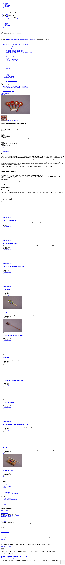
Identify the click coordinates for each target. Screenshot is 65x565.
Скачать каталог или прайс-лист (10, 499)
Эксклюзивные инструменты (12, 60)
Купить (9, 226)
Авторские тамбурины (10, 46)
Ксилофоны (8, 58)
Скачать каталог (6, 5)
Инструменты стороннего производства (11, 79)
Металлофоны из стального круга (13, 49)
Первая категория (7, 88)
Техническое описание (8, 148)
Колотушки (8, 67)
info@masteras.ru (4, 521)
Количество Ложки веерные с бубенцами (9, 129)
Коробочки (8, 66)
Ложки (33, 39)
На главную (5, 3)
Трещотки (8, 62)
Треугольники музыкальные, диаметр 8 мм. (15, 51)
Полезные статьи (6, 505)
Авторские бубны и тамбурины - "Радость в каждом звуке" (16, 44)
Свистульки (8, 75)
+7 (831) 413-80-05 (4, 14)
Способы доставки (7, 486)
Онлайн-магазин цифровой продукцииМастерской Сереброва (14, 557)
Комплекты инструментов (8, 76)
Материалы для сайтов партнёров (10, 493)
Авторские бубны (9, 45)
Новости (5, 504)
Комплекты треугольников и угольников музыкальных (17, 54)
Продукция (5, 4)
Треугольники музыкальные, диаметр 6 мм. (15, 50)
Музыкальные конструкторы (12, 59)
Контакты (5, 7)
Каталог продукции (14, 39)
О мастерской (6, 6)
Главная (7, 39)
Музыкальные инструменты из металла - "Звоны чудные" (15, 48)
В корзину (3, 130)
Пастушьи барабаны (10, 69)
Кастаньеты (8, 70)
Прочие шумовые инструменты (12, 71)
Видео (4, 150)
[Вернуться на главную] (6, 9)
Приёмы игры (6, 151)
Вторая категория (7, 89)
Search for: (3, 33)
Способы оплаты (6, 485)
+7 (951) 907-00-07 (4, 16)
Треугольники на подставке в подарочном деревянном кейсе (19, 52)
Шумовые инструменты (25, 39)
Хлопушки (8, 68)
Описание (5, 147)
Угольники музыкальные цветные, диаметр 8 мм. (16, 53)
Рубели (7, 65)
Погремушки (8, 63)
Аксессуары (5, 78)
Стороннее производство (8, 91)
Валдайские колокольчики (11, 81)
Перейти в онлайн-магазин (6, 563)
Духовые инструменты (8, 73)
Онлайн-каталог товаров (8, 498)
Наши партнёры (6, 492)
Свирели (7, 74)
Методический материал (8, 77)
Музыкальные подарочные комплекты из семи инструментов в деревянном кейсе (23, 56)
